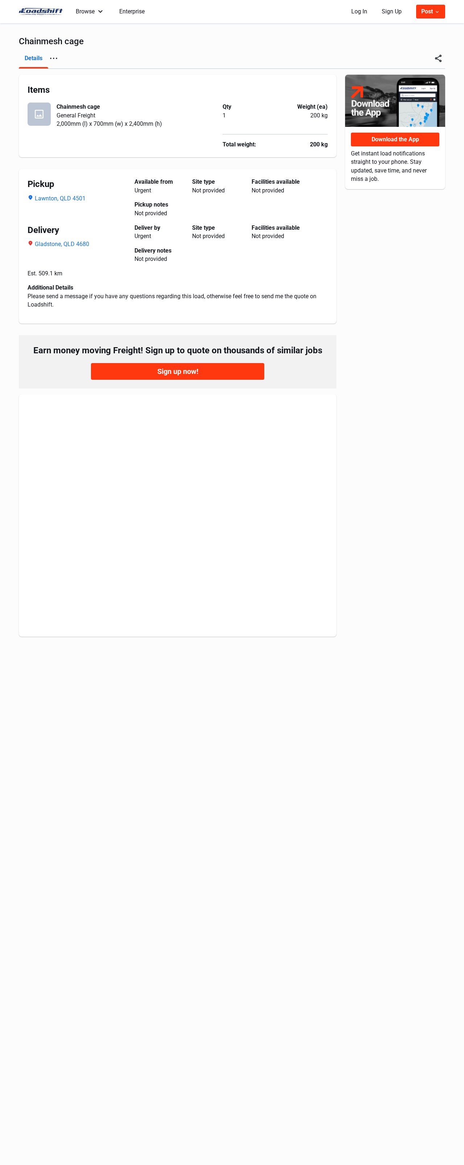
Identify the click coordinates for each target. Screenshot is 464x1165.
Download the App (395, 139)
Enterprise (132, 11)
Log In (359, 11)
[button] (53, 58)
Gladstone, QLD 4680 (62, 244)
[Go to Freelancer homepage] (43, 11)
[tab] (33, 58)
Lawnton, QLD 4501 (60, 198)
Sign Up (392, 11)
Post (427, 11)
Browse (85, 11)
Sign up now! (177, 371)
